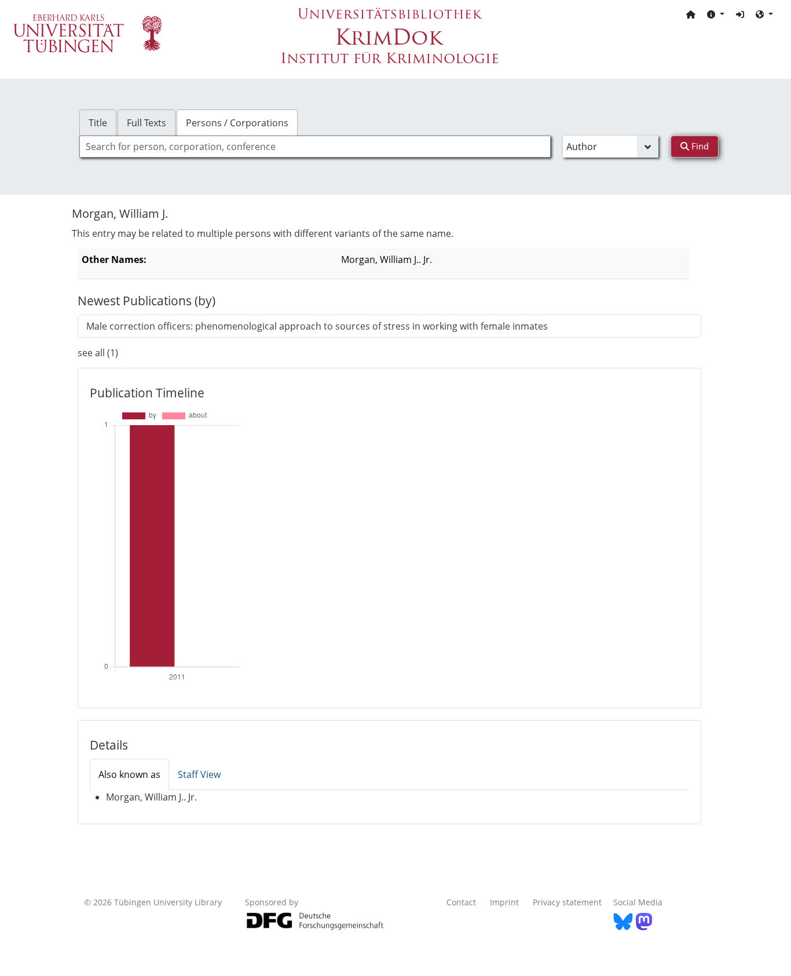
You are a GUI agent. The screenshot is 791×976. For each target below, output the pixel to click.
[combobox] (315, 147)
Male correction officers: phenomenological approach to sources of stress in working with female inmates (317, 326)
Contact (461, 902)
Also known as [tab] (129, 774)
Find (699, 146)
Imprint (504, 902)
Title (98, 122)
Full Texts (146, 122)
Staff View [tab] (199, 774)
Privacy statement (567, 902)
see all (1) (98, 352)
